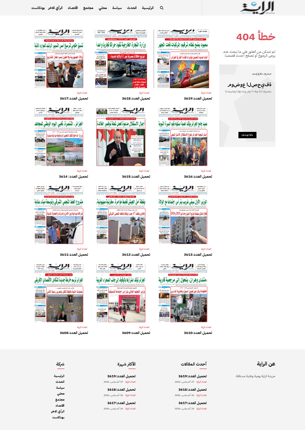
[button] (162, 8)
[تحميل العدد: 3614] (59, 137)
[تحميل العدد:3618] (121, 59)
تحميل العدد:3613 (198, 254)
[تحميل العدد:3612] (121, 215)
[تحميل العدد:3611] (59, 215)
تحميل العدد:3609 (136, 332)
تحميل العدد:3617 (74, 98)
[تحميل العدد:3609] (121, 293)
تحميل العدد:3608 (74, 332)
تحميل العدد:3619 (198, 98)
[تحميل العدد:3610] (183, 293)
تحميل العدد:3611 (74, 254)
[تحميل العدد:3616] (183, 137)
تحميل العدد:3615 (136, 176)
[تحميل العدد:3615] (121, 137)
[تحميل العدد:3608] (59, 293)
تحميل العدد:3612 (136, 254)
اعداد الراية (206, 93)
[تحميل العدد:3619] (183, 59)
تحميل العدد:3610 (198, 332)
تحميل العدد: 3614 (73, 176)
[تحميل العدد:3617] (59, 59)
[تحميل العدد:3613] (183, 215)
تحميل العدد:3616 (198, 176)
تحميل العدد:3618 (136, 98)
